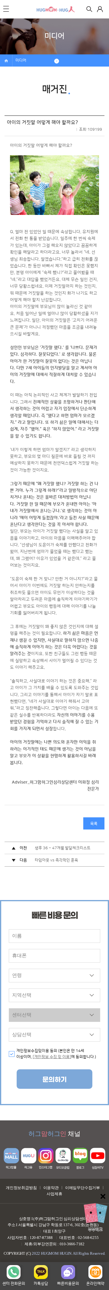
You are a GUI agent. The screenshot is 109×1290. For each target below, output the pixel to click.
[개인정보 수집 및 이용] (52, 1057)
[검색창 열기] (89, 9)
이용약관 (51, 1187)
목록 (93, 824)
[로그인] (99, 9)
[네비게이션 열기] (6, 8)
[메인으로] (56, 9)
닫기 (103, 1196)
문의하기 (54, 1080)
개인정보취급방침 (21, 1187)
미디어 (20, 60)
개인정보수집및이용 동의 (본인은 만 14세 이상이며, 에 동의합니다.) (56, 1054)
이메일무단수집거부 (82, 1187)
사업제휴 (54, 1194)
